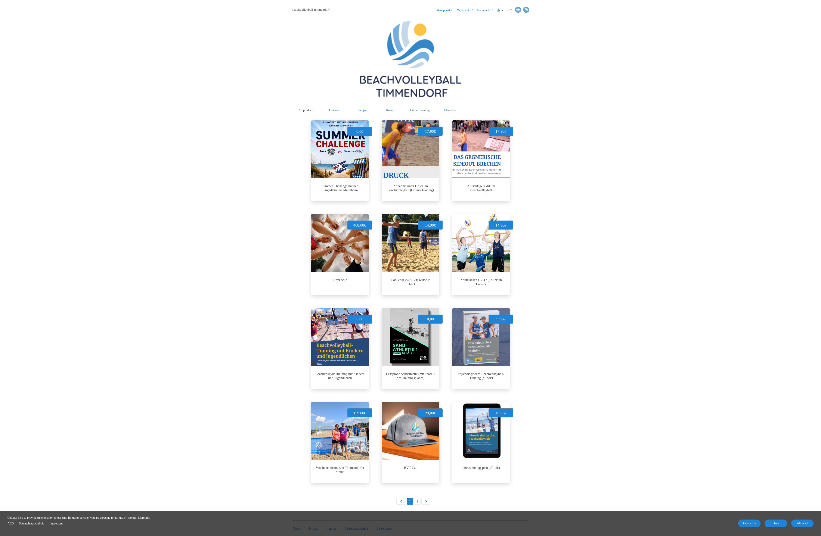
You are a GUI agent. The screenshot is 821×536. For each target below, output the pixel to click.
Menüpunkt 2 (465, 10)
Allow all (802, 523)
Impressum (56, 523)
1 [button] (410, 501)
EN (507, 10)
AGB (10, 523)
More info (144, 517)
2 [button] (417, 501)
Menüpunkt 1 (444, 10)
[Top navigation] (500, 11)
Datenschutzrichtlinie (31, 523)
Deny (776, 523)
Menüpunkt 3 (485, 10)
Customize (749, 523)
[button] (401, 501)
